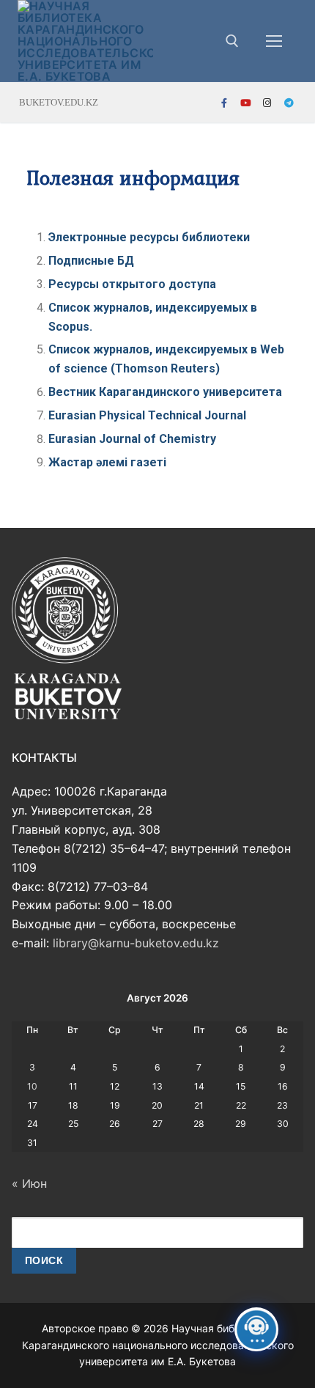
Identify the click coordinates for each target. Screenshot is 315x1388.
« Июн (29, 1183)
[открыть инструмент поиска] (232, 41)
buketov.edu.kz (58, 102)
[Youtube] (245, 103)
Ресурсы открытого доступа (132, 284)
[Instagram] (267, 103)
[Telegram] (289, 103)
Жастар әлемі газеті (107, 462)
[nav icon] (274, 41)
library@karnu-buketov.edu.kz (136, 943)
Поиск (44, 1260)
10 (32, 1086)
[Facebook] (224, 103)
